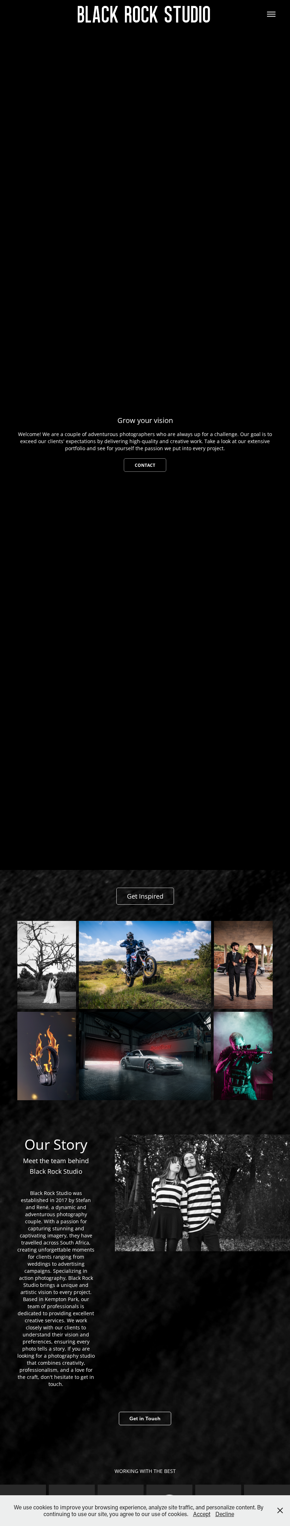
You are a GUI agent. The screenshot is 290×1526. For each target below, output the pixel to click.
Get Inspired (145, 896)
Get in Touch (145, 1418)
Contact (145, 465)
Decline (224, 1514)
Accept (201, 1514)
